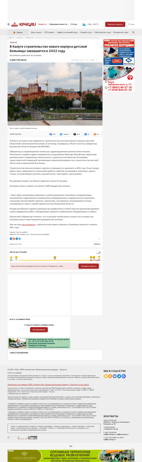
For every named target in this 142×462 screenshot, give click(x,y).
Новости (42, 24)
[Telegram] (19, 238)
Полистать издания (14, 373)
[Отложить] (96, 60)
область (97, 244)
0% (11, 259)
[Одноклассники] (14, 238)
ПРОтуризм (49, 32)
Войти (132, 24)
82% (55, 259)
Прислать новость (115, 24)
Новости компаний (19, 353)
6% (99, 259)
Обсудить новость (88, 266)
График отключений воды (67, 32)
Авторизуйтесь (39, 330)
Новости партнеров (62, 426)
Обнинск (14, 25)
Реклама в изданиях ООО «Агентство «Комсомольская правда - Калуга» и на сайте (48, 384)
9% (16, 259)
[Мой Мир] (16, 238)
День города (36, 32)
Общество (30, 37)
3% (91, 259)
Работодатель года (102, 32)
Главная (10, 37)
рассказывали (28, 224)
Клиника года (85, 32)
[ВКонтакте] (11, 238)
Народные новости (58, 24)
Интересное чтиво (121, 32)
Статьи (73, 24)
